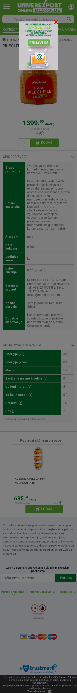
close (56, 23)
